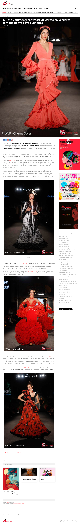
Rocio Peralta (64, 285)
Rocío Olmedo (51, 356)
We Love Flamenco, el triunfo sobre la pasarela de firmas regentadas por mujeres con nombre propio (29, 478)
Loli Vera (62, 268)
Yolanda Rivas (64, 302)
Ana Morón (63, 236)
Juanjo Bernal (64, 266)
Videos (40, 8)
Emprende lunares (65, 251)
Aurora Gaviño (64, 244)
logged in (7, 502)
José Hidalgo (63, 263)
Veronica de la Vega (65, 296)
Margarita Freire (64, 272)
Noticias (46, 8)
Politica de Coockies (16, 514)
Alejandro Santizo (65, 233)
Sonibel (62, 294)
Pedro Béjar (63, 279)
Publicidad (9, 514)
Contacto (4, 514)
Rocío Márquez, (25, 263)
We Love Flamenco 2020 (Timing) (13, 452)
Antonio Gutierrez (65, 238)
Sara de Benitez (64, 289)
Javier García (63, 259)
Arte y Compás (64, 240)
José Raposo (63, 264)
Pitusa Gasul (63, 283)
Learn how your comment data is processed (18, 503)
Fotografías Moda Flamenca (14, 8)
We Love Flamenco (10, 460)
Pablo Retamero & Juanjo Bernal (24, 367)
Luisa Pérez (71, 268)
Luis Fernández (64, 270)
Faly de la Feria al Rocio (66, 255)
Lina (71, 266)
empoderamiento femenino (41, 153)
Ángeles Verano (64, 304)
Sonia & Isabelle (64, 292)
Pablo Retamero (64, 276)
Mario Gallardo (12, 160)
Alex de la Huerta (64, 235)
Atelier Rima (63, 242)
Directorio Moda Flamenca (30, 8)
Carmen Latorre (64, 248)
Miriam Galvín (63, 274)
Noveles (72, 274)
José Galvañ (63, 261)
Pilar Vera (72, 281)
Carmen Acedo (64, 246)
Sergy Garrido (64, 291)
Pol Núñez (73, 283)
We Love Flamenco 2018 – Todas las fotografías (11, 492)
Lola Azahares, (6, 170)
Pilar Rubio (63, 281)
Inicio (4, 8)
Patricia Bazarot (64, 278)
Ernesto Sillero (64, 253)
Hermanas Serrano (65, 257)
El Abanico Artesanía (32, 271)
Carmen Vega (63, 250)
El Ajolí (72, 250)
